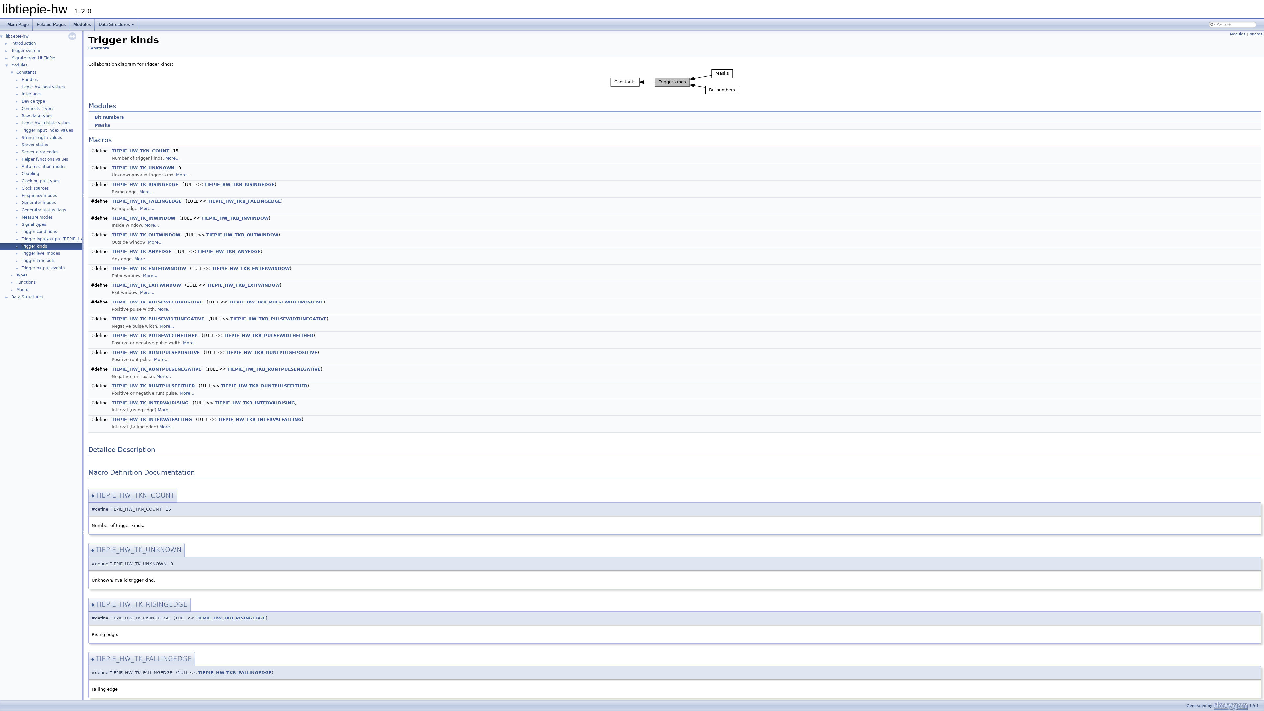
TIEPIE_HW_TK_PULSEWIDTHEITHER (155, 335)
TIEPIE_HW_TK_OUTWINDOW (146, 234)
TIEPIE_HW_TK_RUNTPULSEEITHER (153, 385)
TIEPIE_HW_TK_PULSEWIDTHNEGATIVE (158, 318)
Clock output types (40, 181)
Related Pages (51, 24)
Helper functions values (45, 159)
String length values (42, 137)
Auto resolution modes (44, 166)
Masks (102, 125)
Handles (30, 79)
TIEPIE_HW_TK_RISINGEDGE (145, 184)
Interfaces (31, 94)
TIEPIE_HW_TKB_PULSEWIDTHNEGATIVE (278, 318)
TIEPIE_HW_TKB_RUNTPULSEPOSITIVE (271, 352)
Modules (82, 24)
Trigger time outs (38, 260)
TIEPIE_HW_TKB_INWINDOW (235, 218)
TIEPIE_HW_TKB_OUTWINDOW (242, 234)
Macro (22, 289)
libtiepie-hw (17, 36)
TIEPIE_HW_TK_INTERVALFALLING (152, 419)
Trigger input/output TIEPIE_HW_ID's (58, 239)
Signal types (34, 224)
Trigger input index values (47, 130)
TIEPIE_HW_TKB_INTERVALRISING (255, 402)
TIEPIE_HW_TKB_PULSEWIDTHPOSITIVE (276, 302)
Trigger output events (43, 268)
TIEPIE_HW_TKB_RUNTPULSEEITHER (264, 385)
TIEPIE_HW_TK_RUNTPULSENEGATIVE (156, 369)
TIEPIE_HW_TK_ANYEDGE (141, 251)
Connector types (38, 108)
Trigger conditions (39, 231)
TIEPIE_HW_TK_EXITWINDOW (146, 285)
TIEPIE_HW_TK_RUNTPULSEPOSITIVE (156, 352)
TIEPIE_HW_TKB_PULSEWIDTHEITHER (268, 335)
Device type (33, 101)
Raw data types (37, 116)
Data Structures (114, 24)
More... (172, 158)
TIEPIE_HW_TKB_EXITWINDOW (243, 285)
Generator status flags (44, 210)
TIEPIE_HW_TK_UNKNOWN (143, 167)
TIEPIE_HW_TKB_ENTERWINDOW (251, 268)
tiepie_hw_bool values (43, 87)
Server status (35, 145)
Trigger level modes (41, 253)
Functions (26, 282)
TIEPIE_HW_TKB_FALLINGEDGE (244, 201)
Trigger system (25, 50)
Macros (1255, 34)
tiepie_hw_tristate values (46, 123)
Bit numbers (109, 117)
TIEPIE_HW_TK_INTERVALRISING (150, 402)
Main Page (18, 24)
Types (21, 275)
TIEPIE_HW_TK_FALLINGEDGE (147, 201)
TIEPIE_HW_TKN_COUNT (140, 150)
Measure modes (37, 217)
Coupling (30, 173)
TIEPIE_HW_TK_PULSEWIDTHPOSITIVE (157, 302)
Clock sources (35, 188)
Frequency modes (39, 195)
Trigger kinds (34, 246)
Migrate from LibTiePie (33, 58)
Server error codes (40, 152)
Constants (26, 72)
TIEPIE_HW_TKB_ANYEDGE (229, 251)
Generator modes (39, 202)
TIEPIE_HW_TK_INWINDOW (143, 218)
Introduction (23, 43)
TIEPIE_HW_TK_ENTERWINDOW (149, 268)
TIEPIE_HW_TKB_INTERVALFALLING (260, 419)
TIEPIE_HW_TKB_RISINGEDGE (239, 184)
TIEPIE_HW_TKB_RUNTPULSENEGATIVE (274, 369)
